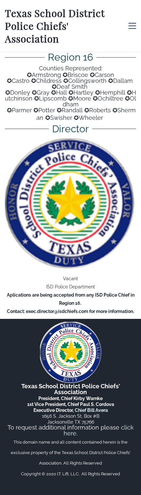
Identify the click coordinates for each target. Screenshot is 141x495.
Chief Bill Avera (91, 410)
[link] (70, 143)
